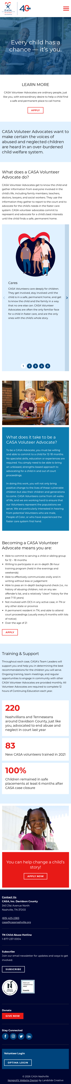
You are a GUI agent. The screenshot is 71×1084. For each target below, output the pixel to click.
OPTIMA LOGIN (18, 1062)
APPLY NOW (35, 876)
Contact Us (9, 897)
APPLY (35, 110)
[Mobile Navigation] (65, 8)
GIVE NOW (13, 1015)
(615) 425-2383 (10, 917)
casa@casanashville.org (16, 922)
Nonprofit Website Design (23, 1080)
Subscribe (13, 969)
